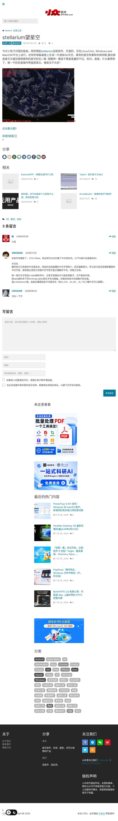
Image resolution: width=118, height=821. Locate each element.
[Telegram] (92, 742)
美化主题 (39, 711)
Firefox (74, 664)
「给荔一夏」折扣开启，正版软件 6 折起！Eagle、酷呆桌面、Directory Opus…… (68, 551)
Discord (96, 763)
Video (49, 674)
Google (39, 669)
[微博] (107, 742)
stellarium (47, 51)
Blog (53, 664)
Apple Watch (53, 659)
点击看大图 (8, 128)
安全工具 (72, 685)
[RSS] (92, 750)
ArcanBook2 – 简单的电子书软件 (95, 194)
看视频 (59, 700)
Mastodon (104, 760)
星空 (13, 219)
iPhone (65, 669)
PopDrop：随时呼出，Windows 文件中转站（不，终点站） (67, 572)
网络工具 (72, 705)
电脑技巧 (47, 700)
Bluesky (86, 763)
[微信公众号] (100, 742)
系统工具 (60, 705)
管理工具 (39, 705)
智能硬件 (49, 695)
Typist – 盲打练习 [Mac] (91, 174)
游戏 (37, 700)
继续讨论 (6, 747)
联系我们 (6, 744)
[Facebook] (85, 742)
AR (64, 659)
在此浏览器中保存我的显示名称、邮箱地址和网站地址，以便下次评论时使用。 (44, 385)
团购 (37, 685)
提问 (44, 757)
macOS (39, 674)
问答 (70, 711)
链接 (11, 136)
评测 (50, 711)
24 (96, 198)
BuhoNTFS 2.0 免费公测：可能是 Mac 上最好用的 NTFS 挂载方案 (68, 594)
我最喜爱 (52, 690)
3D (7, 219)
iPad (56, 669)
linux (74, 669)
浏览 (19, 219)
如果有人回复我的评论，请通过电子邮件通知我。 (30, 380)
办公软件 (75, 680)
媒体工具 (60, 685)
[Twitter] (85, 750)
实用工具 (7, 43)
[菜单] (4, 4)
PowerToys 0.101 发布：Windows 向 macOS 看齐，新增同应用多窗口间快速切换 (68, 507)
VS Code (66, 674)
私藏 (68, 700)
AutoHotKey (41, 664)
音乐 (78, 711)
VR (57, 674)
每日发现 (74, 695)
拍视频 (38, 695)
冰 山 (43, 43)
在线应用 (47, 685)
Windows (40, 680)
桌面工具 (62, 695)
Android (39, 659)
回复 (113, 236)
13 (96, 179)
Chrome (63, 664)
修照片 (64, 680)
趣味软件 (17, 43)
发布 (44, 741)
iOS (48, 669)
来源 (4, 136)
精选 (50, 705)
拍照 (74, 690)
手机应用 (64, 690)
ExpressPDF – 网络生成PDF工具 (37, 174)
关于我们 (6, 741)
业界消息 (52, 680)
